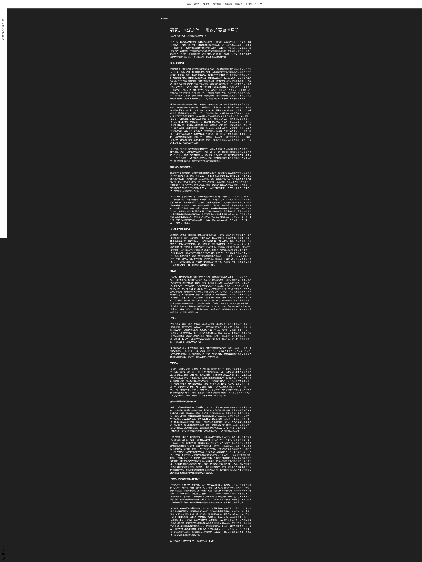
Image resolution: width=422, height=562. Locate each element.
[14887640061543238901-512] (3, 558)
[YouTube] (3, 554)
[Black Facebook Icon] (3, 546)
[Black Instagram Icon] (3, 550)
